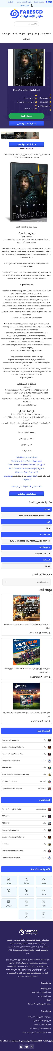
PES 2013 (5, 823)
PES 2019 (5, 816)
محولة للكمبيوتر (41, 809)
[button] (46, 33)
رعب (9, 894)
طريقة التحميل (39, 1)
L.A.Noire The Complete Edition (13, 836)
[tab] (26, 582)
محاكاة (26, 883)
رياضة (26, 894)
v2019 (44, 816)
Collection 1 (42, 781)
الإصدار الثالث (42, 788)
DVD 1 (44, 857)
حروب (44, 905)
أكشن (26, 916)
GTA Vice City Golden (9, 781)
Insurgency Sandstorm (10, 830)
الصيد (26, 905)
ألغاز (44, 916)
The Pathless (7, 767)
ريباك (44, 823)
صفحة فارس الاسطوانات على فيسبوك (26, 486)
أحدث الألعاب (31, 476)
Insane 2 (5, 843)
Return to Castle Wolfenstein (12, 850)
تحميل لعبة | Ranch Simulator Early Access (26, 468)
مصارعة (44, 883)
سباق (44, 894)
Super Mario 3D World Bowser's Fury (15, 774)
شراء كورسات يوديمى (23, 1)
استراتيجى (9, 905)
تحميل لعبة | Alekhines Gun (26, 472)
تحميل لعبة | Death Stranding (26, 90)
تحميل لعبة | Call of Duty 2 (26, 457)
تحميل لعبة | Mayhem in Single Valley (26, 461)
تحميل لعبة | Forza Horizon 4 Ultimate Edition (26, 465)
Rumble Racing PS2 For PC (11, 809)
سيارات (9, 883)
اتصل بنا (10, 1)
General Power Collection (11, 857)
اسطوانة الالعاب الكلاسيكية (12, 788)
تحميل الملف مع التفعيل (26, 123)
